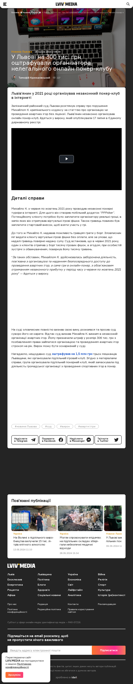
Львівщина (45, 574)
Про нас (12, 604)
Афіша (11, 595)
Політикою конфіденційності (18, 665)
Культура (104, 589)
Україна (17, 533)
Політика (43, 579)
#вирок (65, 426)
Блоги (42, 584)
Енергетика (15, 584)
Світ (70, 584)
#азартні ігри (86, 426)
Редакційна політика (49, 609)
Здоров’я (44, 589)
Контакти (73, 604)
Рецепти (13, 589)
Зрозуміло (14, 674)
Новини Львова (30, 12)
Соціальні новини (49, 595)
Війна (101, 574)
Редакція (43, 604)
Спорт (102, 584)
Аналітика (74, 595)
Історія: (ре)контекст (111, 595)
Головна (15, 12)
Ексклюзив (14, 579)
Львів (10, 574)
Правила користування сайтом (81, 610)
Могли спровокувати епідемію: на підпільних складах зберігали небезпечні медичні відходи (80, 543)
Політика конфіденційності (17, 610)
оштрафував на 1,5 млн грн (72, 354)
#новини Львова (26, 426)
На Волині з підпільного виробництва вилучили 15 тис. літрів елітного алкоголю (33, 541)
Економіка (74, 579)
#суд (48, 426)
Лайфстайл (75, 589)
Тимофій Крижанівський (34, 77)
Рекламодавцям (107, 604)
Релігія (102, 579)
